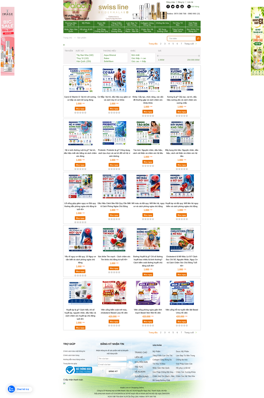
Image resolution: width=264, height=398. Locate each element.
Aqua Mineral (110, 55)
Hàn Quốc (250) (83, 61)
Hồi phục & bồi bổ (86, 30)
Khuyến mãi (141, 362)
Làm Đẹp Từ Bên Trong (131, 24)
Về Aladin (140, 371)
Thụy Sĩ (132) (82, 58)
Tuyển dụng (141, 376)
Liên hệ (190, 2)
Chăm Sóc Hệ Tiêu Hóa (147, 30)
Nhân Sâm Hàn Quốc (71, 30)
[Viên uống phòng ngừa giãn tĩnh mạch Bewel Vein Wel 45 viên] (148, 306)
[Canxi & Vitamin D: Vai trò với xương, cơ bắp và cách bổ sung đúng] (80, 93)
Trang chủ (67, 38)
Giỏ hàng (195, 6)
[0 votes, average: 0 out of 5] (85, 112)
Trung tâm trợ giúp (70, 364)
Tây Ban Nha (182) (85, 55)
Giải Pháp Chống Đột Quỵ (101, 30)
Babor (106, 58)
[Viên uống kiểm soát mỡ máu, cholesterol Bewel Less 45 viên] (114, 306)
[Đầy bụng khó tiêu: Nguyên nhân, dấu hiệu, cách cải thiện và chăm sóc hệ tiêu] (182, 147)
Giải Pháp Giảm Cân (193, 24)
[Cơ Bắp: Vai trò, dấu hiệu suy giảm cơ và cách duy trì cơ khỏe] (114, 93)
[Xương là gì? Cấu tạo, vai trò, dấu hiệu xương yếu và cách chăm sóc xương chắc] (182, 93)
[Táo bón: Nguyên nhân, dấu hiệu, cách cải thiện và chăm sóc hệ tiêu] (148, 147)
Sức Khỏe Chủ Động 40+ (193, 30)
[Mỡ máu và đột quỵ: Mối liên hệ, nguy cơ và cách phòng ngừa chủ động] (148, 200)
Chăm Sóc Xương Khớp (116, 30)
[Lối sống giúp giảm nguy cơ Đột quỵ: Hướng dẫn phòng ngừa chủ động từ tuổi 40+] (80, 200)
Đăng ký (181, 2)
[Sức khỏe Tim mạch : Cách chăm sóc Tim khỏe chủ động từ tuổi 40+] (114, 253)
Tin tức (139, 367)
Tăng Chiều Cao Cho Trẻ (116, 24)
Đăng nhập (170, 2)
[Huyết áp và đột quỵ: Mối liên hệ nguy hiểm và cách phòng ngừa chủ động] (182, 200)
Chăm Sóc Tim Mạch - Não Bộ (131, 30)
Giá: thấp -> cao (138, 58)
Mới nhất (135, 55)
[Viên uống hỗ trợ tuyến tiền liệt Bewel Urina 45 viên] (182, 306)
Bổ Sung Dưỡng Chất (162, 30)
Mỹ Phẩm (86, 23)
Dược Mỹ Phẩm (101, 24)
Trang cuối (189, 43)
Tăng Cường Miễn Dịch (177, 30)
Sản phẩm (81, 38)
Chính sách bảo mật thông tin (74, 351)
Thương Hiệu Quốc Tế (71, 24)
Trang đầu (153, 43)
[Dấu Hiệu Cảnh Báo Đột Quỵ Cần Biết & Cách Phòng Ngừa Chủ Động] (114, 200)
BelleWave (108, 61)
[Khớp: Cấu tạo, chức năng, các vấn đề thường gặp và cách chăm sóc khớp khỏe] (148, 93)
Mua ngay (80, 109)
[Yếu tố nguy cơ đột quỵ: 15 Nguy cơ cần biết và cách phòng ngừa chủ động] (80, 253)
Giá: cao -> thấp (138, 61)
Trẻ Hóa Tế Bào (178, 24)
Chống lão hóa (162, 23)
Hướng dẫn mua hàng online (74, 359)
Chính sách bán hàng (71, 355)
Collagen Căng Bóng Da (147, 24)
